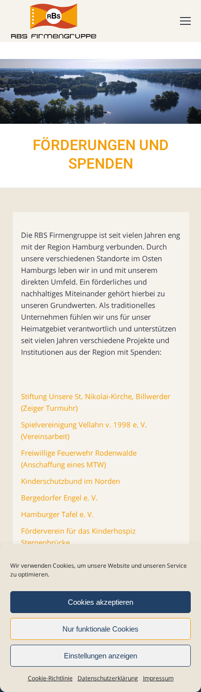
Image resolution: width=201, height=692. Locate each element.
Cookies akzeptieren (100, 602)
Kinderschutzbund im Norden (70, 481)
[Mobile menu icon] (185, 21)
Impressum (158, 678)
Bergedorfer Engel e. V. (59, 497)
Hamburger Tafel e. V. (57, 514)
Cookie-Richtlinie (50, 678)
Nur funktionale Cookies (100, 629)
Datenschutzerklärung (108, 678)
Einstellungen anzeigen (100, 656)
